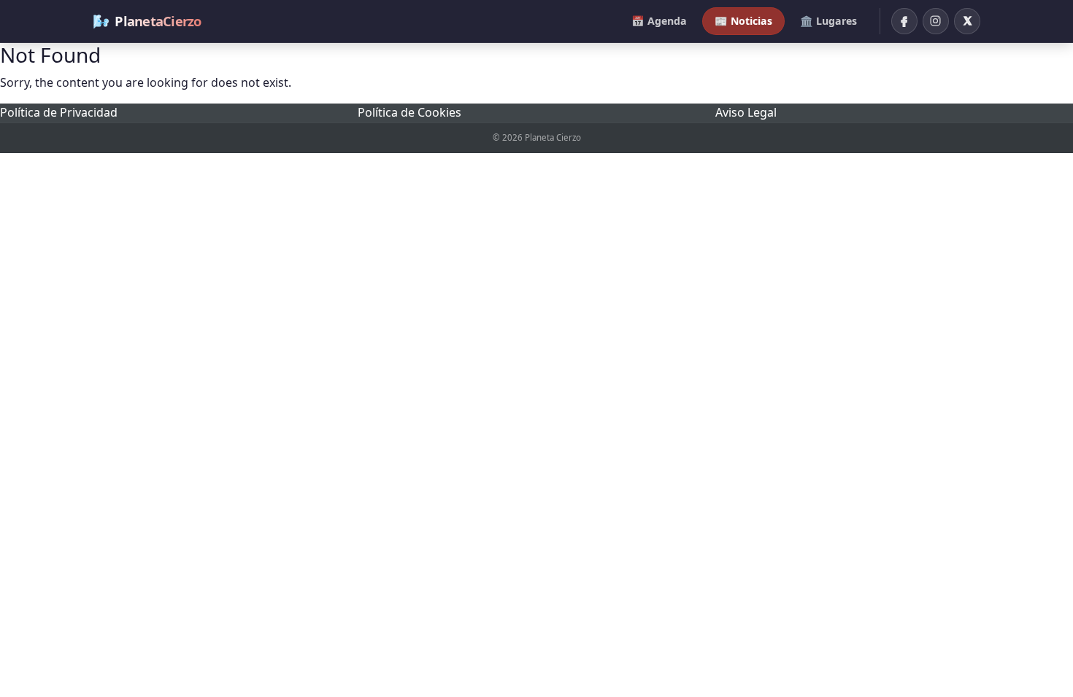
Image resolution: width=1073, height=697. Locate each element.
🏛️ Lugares (828, 21)
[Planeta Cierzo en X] (967, 21)
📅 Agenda (659, 21)
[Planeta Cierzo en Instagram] (936, 21)
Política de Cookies (409, 112)
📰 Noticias (743, 21)
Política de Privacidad (59, 112)
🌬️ (147, 21)
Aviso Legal (746, 112)
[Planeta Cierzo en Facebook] (904, 21)
